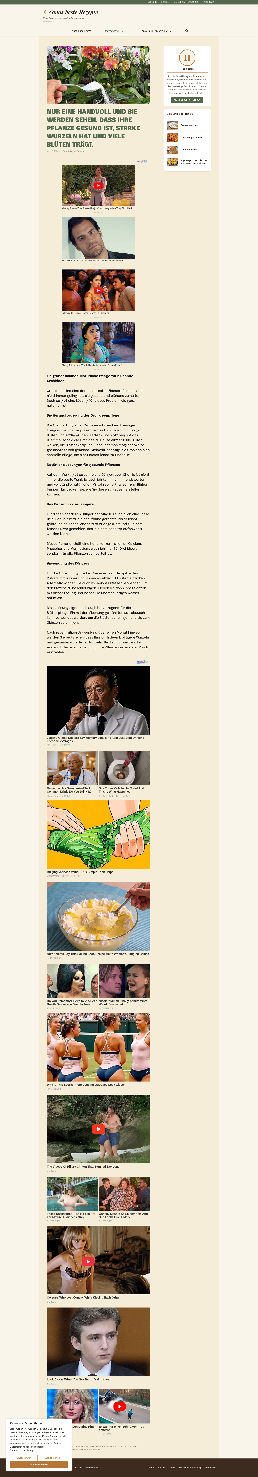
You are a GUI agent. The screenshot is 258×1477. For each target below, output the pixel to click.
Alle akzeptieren (39, 1465)
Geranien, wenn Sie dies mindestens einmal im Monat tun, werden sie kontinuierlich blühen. (93, 1447)
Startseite (81, 31)
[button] (187, 31)
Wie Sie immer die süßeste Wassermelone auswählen (75, 1450)
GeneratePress (91, 1468)
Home (151, 1468)
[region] (39, 1445)
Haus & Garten (155, 31)
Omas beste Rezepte (73, 12)
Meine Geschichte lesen (187, 100)
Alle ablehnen (52, 1458)
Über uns (152, 2)
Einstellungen (24, 1458)
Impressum (208, 2)
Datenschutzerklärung (186, 2)
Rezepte (112, 31)
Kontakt (165, 2)
